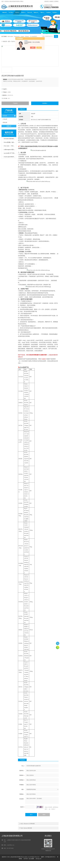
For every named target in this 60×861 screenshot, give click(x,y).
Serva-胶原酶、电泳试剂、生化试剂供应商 (9, 142)
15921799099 (57, 643)
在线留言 (51, 1)
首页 (9, 41)
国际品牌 (5, 122)
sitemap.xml (38, 858)
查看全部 (9, 126)
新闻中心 (23, 12)
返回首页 (46, 1)
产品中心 (17, 12)
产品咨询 (15, 103)
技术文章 (30, 12)
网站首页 (4, 12)
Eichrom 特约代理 (28, 828)
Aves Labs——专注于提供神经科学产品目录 (9, 145)
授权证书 (36, 12)
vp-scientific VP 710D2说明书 (9, 153)
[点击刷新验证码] (39, 807)
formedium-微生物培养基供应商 (9, 138)
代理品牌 (4, 115)
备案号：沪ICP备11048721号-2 (48, 856)
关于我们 (11, 12)
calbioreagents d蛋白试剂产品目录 (9, 149)
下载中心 (42, 12)
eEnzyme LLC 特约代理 (29, 823)
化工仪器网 (31, 858)
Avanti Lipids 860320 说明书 (9, 156)
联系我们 (56, 1)
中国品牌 (5, 119)
